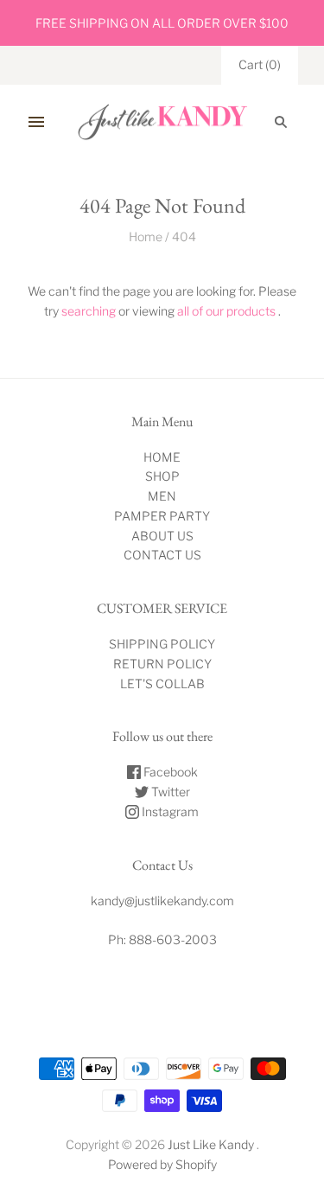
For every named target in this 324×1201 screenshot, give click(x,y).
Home (145, 236)
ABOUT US (162, 535)
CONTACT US (162, 554)
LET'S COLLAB (162, 683)
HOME (162, 457)
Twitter (169, 791)
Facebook (169, 771)
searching (88, 310)
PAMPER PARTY (162, 515)
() (259, 64)
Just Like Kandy (211, 1144)
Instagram (169, 811)
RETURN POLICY (162, 663)
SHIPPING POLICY (162, 643)
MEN (162, 496)
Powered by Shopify (162, 1164)
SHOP (162, 476)
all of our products (226, 310)
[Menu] (36, 122)
